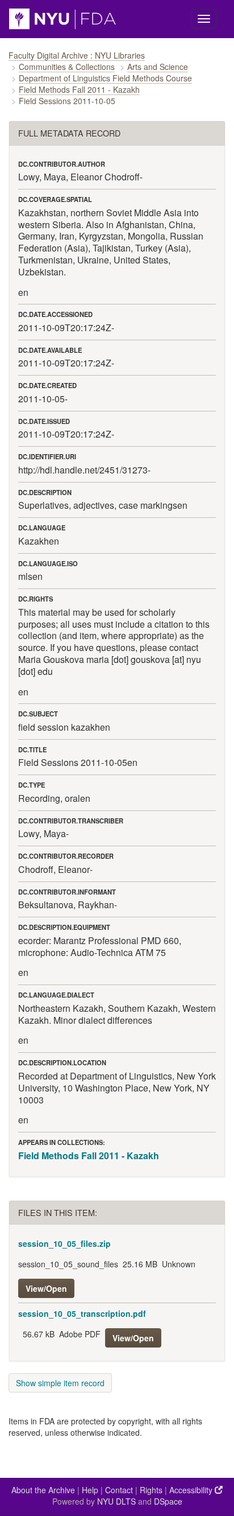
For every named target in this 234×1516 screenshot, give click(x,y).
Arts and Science (157, 66)
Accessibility (192, 1490)
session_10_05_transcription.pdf (82, 1313)
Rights (151, 1490)
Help (90, 1490)
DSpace (168, 1501)
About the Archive (43, 1490)
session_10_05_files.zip (64, 1243)
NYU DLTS (116, 1501)
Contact (119, 1490)
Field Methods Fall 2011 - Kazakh (79, 89)
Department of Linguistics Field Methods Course (105, 78)
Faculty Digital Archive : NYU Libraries (77, 55)
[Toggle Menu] (203, 18)
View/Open (46, 1288)
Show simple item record (60, 1383)
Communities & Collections (67, 66)
